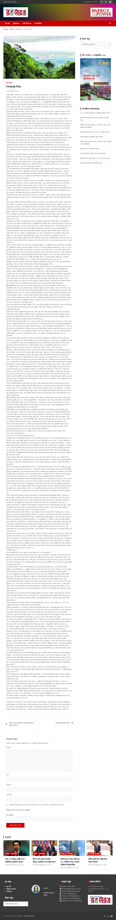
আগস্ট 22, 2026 (10, 865)
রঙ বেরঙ (16, 91)
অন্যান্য (8, 837)
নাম (7, 775)
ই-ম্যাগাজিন (38, 23)
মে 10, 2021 (10, 91)
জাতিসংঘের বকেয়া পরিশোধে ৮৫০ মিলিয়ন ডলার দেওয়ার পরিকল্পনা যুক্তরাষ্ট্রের (70, 862)
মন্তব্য (8, 747)
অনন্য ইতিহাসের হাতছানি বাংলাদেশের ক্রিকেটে (93, 153)
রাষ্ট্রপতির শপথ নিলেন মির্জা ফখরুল (89, 149)
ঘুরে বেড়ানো (9, 83)
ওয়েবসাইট (9, 795)
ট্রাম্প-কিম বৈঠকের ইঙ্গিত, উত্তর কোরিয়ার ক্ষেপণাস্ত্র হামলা (44, 860)
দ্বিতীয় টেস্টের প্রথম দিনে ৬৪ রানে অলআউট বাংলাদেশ (95, 132)
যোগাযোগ (96, 2)
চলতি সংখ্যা (26, 23)
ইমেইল (8, 785)
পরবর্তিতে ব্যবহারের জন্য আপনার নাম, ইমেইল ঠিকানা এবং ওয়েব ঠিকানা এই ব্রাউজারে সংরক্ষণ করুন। (37, 805)
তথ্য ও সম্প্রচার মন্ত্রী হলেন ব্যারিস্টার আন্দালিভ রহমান (95, 113)
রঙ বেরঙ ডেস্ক (19, 865)
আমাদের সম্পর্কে (87, 2)
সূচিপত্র (15, 23)
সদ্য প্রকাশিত (14, 853)
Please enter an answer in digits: (18, 810)
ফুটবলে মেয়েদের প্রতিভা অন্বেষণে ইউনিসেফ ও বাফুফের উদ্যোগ (22, 724)
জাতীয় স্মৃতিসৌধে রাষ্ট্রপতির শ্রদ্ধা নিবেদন (91, 137)
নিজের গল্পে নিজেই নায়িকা (62, 723)
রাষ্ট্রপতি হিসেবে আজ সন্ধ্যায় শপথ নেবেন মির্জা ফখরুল (95, 158)
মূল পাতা (7, 23)
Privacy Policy (29, 916)
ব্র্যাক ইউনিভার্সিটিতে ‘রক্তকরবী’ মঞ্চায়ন (91, 163)
